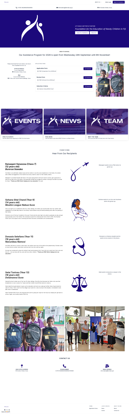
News (103, 408)
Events (103, 410)
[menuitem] (98, 2)
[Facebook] (4, 409)
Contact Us (116, 410)
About (115, 408)
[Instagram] (9, 409)
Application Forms (93, 408)
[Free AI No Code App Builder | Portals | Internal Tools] (6, 412)
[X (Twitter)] (7, 409)
